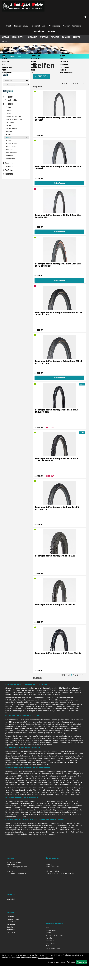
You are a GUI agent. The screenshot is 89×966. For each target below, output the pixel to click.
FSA (3, 56)
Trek (33, 70)
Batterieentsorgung (53, 948)
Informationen (38, 26)
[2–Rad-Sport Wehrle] (23, 6)
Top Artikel (66, 37)
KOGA (4, 59)
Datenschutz (50, 943)
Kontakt (51, 31)
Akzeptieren (82, 962)
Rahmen (9, 134)
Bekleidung (44, 37)
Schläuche (10, 149)
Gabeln (9, 110)
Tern (4, 70)
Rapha (33, 61)
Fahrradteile (32, 37)
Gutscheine (39, 31)
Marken (4, 41)
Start (8, 26)
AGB (47, 946)
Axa (32, 47)
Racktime (6, 61)
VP (32, 73)
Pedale (9, 131)
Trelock (63, 70)
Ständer (9, 155)
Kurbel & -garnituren (14, 119)
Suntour (35, 67)
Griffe (8, 113)
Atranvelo (7, 47)
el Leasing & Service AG (54, 935)
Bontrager (7, 50)
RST (3, 64)
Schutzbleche (11, 152)
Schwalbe (64, 64)
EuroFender (36, 53)
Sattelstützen (11, 143)
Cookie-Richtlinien (45, 957)
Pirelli (62, 59)
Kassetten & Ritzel (13, 116)
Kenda (62, 56)
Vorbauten (10, 158)
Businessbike (51, 930)
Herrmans (35, 56)
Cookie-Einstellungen (56, 962)
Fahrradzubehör (18, 37)
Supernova (64, 67)
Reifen (8, 137)
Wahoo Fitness (66, 73)
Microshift (35, 59)
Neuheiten (76, 37)
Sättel (8, 140)
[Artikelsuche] (85, 17)
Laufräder (10, 122)
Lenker (9, 125)
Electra (5, 53)
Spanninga (7, 67)
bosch (48, 928)
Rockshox (64, 61)
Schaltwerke (11, 146)
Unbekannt (7, 73)
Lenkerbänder (11, 128)
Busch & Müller (37, 50)
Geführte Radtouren (72, 26)
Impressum (50, 941)
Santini (34, 64)
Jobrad (48, 933)
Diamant (63, 50)
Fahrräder (5, 37)
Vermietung (54, 26)
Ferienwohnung (21, 26)
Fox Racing (64, 53)
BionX (62, 47)
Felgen (8, 107)
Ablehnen (71, 962)
